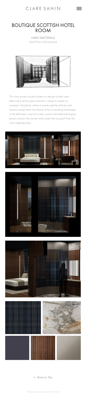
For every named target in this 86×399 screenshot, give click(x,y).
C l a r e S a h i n (43, 8)
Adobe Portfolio (50, 392)
